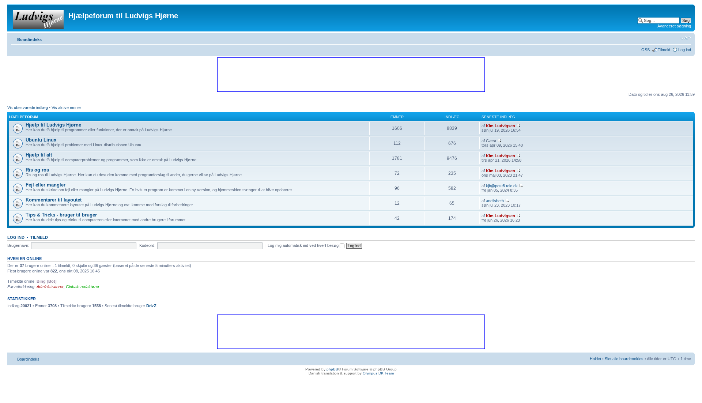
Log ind (684, 50)
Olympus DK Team (378, 373)
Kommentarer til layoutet (54, 200)
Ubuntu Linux (41, 140)
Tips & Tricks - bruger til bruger (61, 215)
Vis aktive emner (66, 107)
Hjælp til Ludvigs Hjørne (53, 125)
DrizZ (151, 306)
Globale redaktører (82, 287)
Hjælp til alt (39, 155)
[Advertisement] (351, 74)
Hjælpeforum (23, 117)
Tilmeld (664, 50)
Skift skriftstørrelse (685, 38)
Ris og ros (37, 170)
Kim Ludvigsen (500, 126)
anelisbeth (495, 201)
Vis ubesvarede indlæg (27, 107)
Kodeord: (147, 245)
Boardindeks (29, 39)
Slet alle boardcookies (624, 359)
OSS (645, 50)
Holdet (595, 359)
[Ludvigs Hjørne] (38, 18)
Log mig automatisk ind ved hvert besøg (304, 245)
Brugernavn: (18, 245)
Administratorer (50, 287)
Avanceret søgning (674, 26)
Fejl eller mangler (45, 185)
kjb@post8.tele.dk (502, 186)
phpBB (332, 369)
